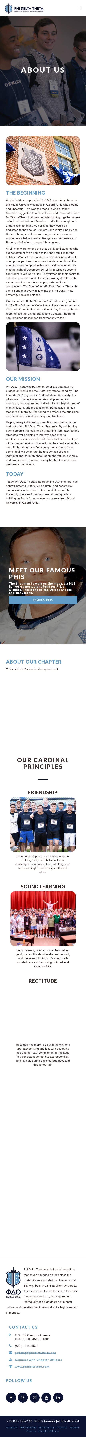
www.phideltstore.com (32, 1366)
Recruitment (28, 1427)
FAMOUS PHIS (43, 600)
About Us (12, 1427)
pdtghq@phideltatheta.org (35, 1352)
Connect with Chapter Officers (38, 1359)
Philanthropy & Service (53, 1427)
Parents (31, 1431)
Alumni (74, 1427)
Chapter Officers (48, 1431)
